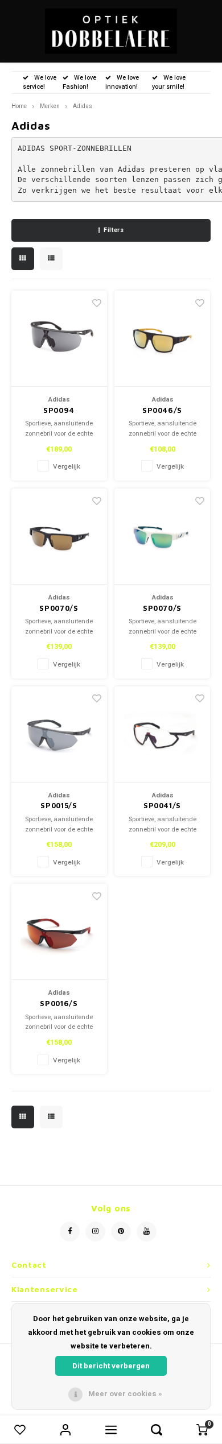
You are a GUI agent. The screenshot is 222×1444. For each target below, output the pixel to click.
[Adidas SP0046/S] (162, 339)
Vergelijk (66, 466)
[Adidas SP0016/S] (59, 932)
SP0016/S (58, 1003)
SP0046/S (162, 410)
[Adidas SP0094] (59, 339)
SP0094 (59, 410)
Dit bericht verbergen (111, 1365)
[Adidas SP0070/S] (59, 537)
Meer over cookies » (125, 1393)
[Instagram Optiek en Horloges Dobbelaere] (95, 1232)
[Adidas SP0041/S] (162, 734)
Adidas (82, 106)
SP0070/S (58, 608)
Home (19, 106)
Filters (114, 230)
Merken (50, 106)
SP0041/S (162, 805)
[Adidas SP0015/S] (59, 734)
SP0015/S (58, 805)
